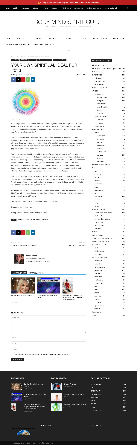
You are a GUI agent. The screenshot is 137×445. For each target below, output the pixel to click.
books (101, 123)
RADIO (94, 232)
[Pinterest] (23, 79)
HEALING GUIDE (98, 129)
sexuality (98, 200)
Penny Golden (17, 74)
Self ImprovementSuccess (59, 60)
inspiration (98, 270)
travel (96, 203)
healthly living (101, 152)
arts (96, 171)
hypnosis (100, 155)
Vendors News (100, 225)
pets (96, 193)
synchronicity (99, 305)
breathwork (101, 145)
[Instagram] (127, 8)
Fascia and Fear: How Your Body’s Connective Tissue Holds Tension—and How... (34, 407)
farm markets (101, 104)
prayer (97, 293)
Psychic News (99, 222)
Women (97, 206)
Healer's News (99, 216)
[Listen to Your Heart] (56, 386)
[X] (130, 8)
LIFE (93, 168)
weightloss (100, 161)
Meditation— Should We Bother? (74, 394)
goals (27, 219)
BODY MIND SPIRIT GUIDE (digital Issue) (106, 68)
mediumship (99, 280)
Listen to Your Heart (70, 384)
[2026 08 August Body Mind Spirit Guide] (48, 285)
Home (13, 57)
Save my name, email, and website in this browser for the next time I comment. (41, 354)
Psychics (97, 299)
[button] (68, 49)
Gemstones (99, 184)
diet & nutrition (102, 97)
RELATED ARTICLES (19, 273)
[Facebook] (124, 8)
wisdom (97, 309)
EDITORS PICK (97, 72)
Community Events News (103, 213)
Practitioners (99, 254)
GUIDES (95, 91)
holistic (97, 133)
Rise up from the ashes (77, 246)
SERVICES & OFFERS (99, 245)
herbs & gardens (102, 107)
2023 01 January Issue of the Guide (23, 246)
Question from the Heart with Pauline (22, 295)
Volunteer (98, 229)
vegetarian (100, 113)
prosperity (98, 296)
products (100, 120)
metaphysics (99, 283)
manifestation (35, 219)
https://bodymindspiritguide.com (35, 258)
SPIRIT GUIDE (99, 126)
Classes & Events (100, 81)
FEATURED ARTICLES (99, 88)
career (97, 177)
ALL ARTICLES (21, 57)
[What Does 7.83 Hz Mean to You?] (56, 407)
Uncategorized (97, 312)
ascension (98, 264)
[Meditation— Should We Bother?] (56, 397)
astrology (98, 174)
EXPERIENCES (97, 75)
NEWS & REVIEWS (98, 209)
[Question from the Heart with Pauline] (23, 285)
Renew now (73, 3)
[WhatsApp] (28, 79)
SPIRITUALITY (24, 60)
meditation (98, 277)
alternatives (101, 136)
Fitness (99, 149)
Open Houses (99, 84)
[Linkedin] (33, 79)
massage (100, 158)
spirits (99, 302)
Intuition (97, 273)
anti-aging (100, 139)
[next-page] (16, 303)
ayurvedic (100, 142)
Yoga (94, 315)
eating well (100, 101)
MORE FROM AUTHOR (36, 273)
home (97, 187)
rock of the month (98, 235)
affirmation (98, 261)
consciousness (32, 60)
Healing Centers (100, 251)
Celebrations (99, 78)
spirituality (45, 219)
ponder (97, 289)
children (97, 181)
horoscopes (99, 190)
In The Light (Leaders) (102, 219)
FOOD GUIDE (99, 94)
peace (97, 286)
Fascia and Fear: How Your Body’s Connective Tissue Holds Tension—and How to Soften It (73, 297)
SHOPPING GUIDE (101, 117)
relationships (99, 197)
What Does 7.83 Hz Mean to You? (75, 404)
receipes (100, 110)
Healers (97, 248)
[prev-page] (12, 303)
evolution (20, 219)
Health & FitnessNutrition (101, 165)
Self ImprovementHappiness (45, 60)
